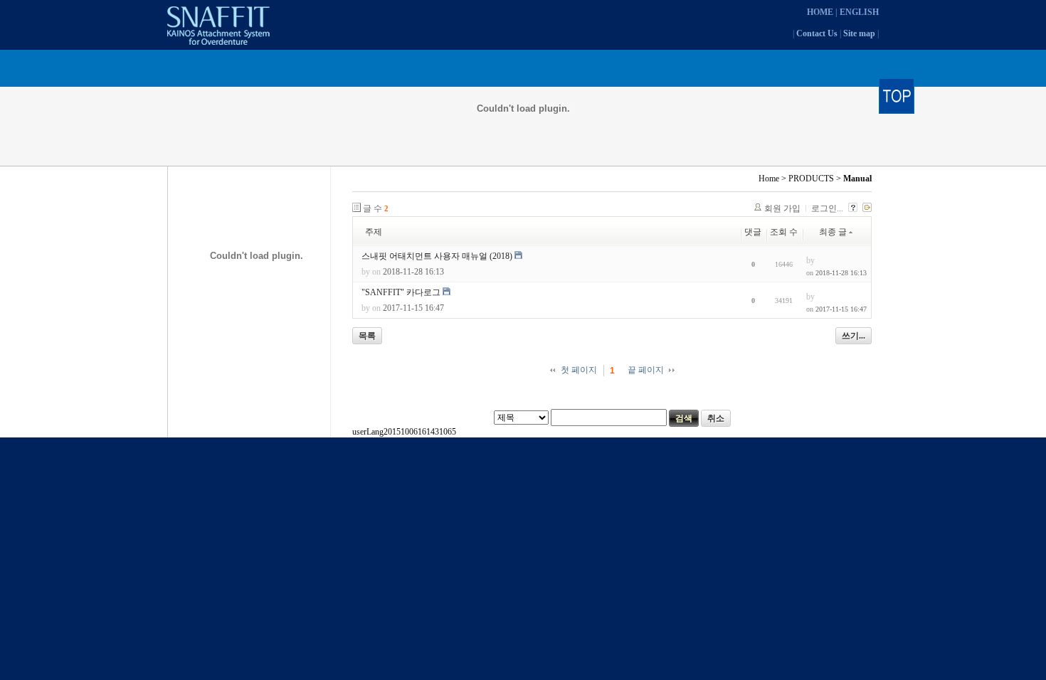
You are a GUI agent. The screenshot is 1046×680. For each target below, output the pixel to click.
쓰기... (853, 336)
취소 (715, 418)
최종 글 (833, 232)
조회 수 (784, 232)
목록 (367, 336)
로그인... (827, 208)
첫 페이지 (579, 370)
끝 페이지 (646, 370)
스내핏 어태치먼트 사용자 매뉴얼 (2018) (436, 256)
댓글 (752, 232)
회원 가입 (782, 208)
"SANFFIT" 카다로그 (400, 292)
